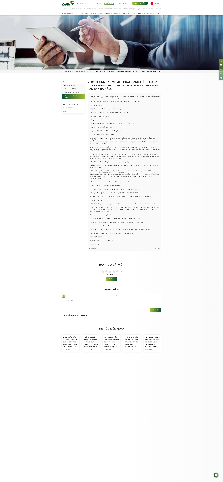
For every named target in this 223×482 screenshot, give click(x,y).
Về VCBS (64, 9)
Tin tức (158, 9)
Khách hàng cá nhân (77, 9)
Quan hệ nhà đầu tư (145, 9)
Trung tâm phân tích (113, 9)
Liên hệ (99, 3)
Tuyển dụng (109, 3)
